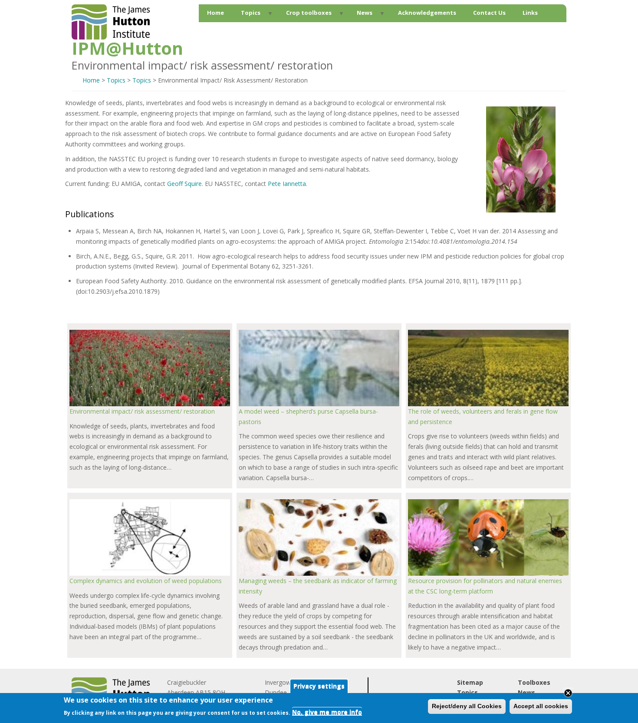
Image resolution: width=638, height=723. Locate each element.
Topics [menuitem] (247, 15)
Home (91, 80)
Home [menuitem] (215, 13)
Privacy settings (319, 686)
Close (568, 693)
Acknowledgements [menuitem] (427, 13)
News (526, 692)
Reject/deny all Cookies (467, 706)
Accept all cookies (540, 706)
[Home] (111, 37)
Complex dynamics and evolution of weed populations (145, 581)
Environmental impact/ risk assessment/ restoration (142, 411)
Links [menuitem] (530, 13)
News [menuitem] (361, 15)
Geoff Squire (184, 183)
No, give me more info (327, 712)
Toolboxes (534, 682)
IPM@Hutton (127, 48)
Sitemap (470, 682)
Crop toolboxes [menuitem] (304, 15)
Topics (116, 80)
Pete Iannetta (287, 183)
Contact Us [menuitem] (489, 13)
